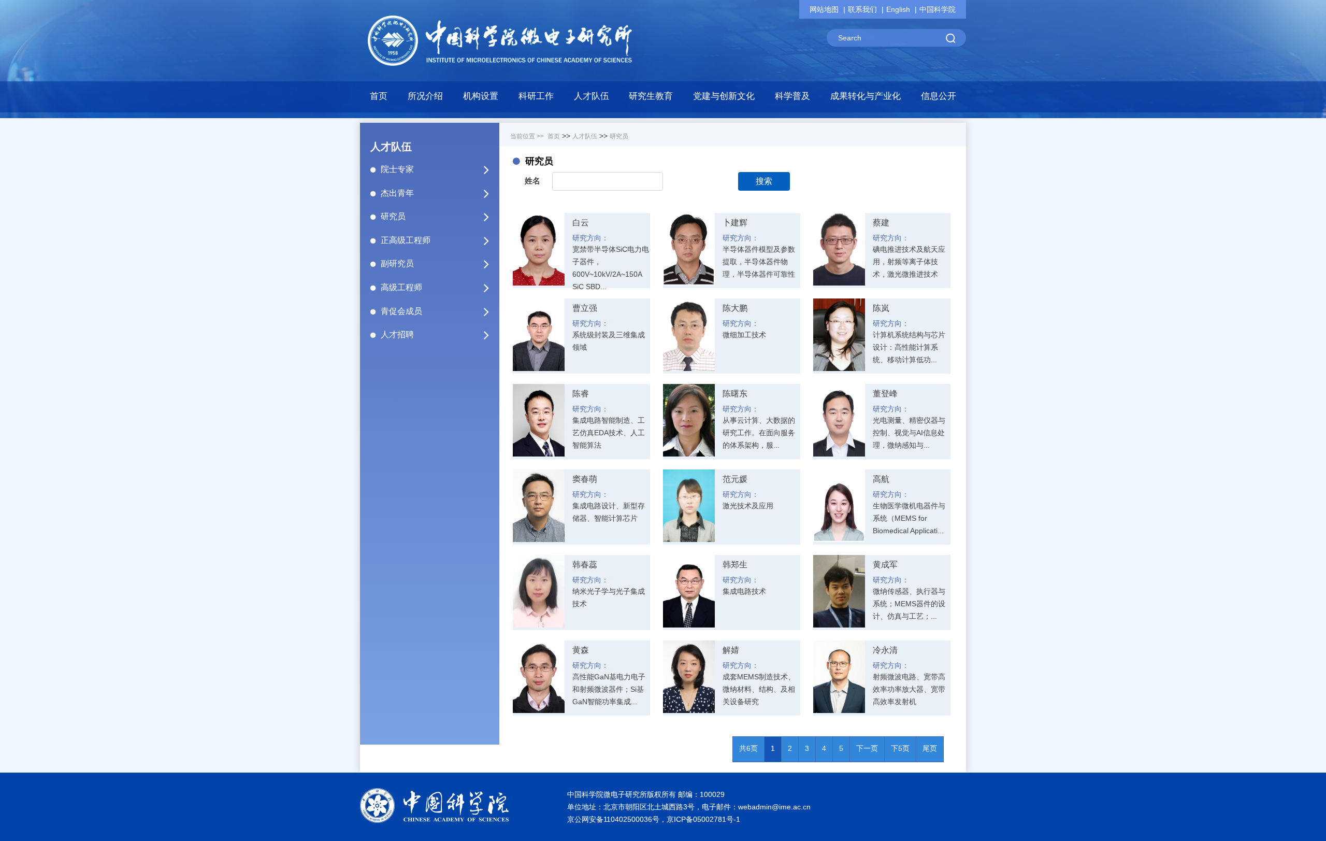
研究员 (393, 216)
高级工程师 (401, 287)
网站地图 (824, 9)
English (898, 9)
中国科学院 (937, 9)
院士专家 (397, 169)
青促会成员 (401, 311)
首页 (378, 96)
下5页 (900, 748)
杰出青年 (397, 193)
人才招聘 (397, 334)
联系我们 (862, 9)
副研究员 (397, 263)
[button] (481, 99)
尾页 (930, 748)
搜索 (764, 181)
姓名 (532, 180)
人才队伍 (584, 136)
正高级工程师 (405, 240)
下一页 (867, 748)
